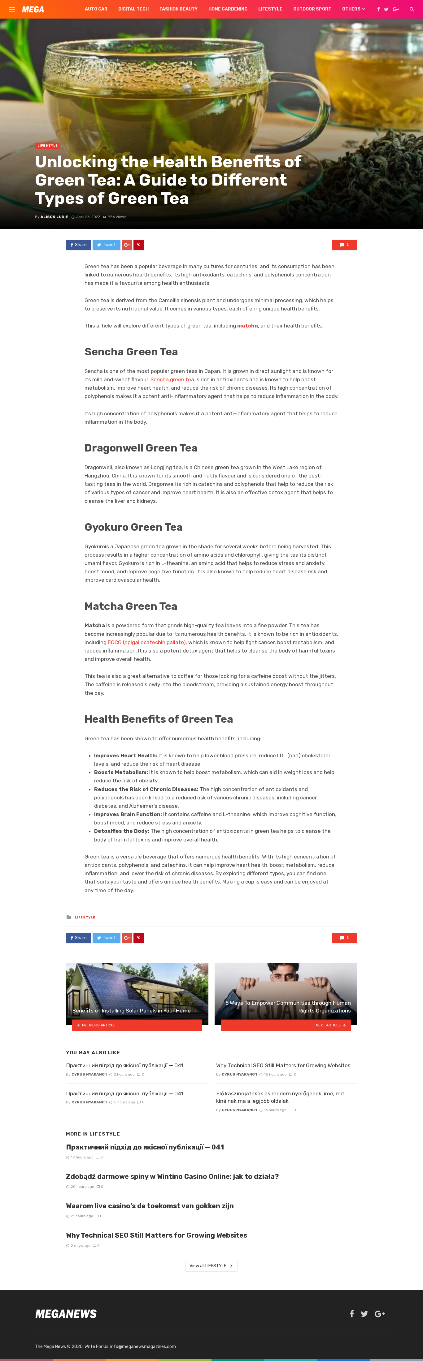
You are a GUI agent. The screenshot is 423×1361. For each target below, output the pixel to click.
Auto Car (96, 9)
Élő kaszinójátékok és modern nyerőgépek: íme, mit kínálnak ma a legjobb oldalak (280, 1097)
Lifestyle (270, 9)
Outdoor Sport (312, 9)
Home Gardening (227, 9)
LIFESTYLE (47, 146)
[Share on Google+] (127, 245)
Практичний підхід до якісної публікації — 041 (124, 1065)
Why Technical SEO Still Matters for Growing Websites (283, 1065)
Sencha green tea (172, 379)
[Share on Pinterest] (138, 245)
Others (351, 9)
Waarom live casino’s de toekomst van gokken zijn (150, 1206)
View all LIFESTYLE (208, 1266)
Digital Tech (133, 9)
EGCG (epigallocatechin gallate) (147, 642)
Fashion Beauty (178, 9)
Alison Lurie (54, 217)
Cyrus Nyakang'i (89, 1074)
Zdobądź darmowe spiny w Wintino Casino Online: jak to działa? (172, 1176)
